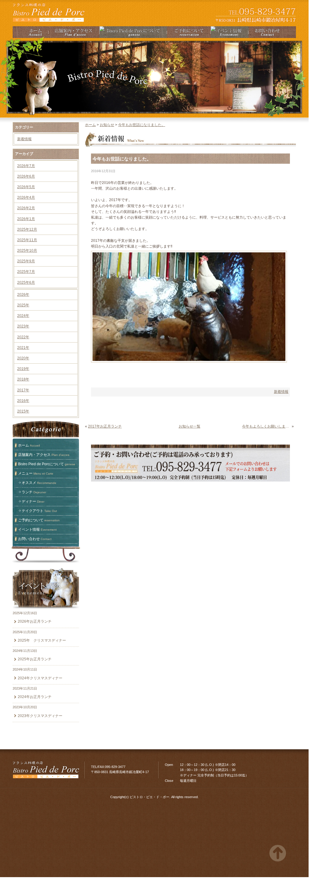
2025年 (23, 305)
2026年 (23, 294)
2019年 (23, 369)
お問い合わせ (35, 539)
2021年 (23, 348)
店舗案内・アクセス (43, 455)
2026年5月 (26, 187)
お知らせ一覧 (189, 426)
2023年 (23, 326)
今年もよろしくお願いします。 (266, 426)
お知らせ (107, 125)
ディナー (33, 501)
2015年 (23, 411)
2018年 (23, 379)
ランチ (34, 492)
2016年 (23, 401)
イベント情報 (37, 529)
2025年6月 (26, 282)
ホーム (29, 445)
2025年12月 (27, 229)
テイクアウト (39, 511)
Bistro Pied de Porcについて (46, 464)
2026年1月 (26, 219)
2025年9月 (26, 261)
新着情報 (24, 139)
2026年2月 (26, 208)
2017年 (23, 390)
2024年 (23, 316)
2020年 (23, 358)
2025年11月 (27, 240)
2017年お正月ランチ (105, 426)
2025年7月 (26, 272)
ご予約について (39, 520)
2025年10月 (27, 250)
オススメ (39, 483)
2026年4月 (26, 197)
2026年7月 (26, 166)
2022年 (23, 337)
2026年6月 (26, 176)
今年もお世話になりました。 (141, 125)
